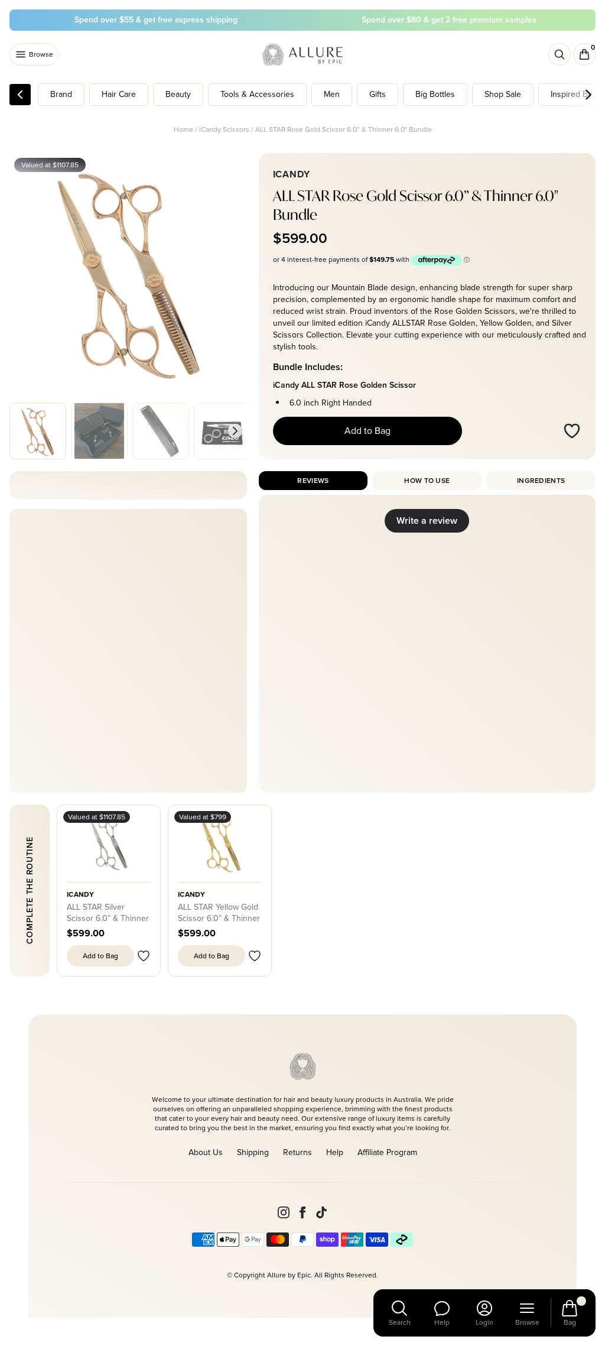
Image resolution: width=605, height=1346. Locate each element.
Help (334, 1152)
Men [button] (332, 94)
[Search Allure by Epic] (559, 54)
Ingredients (541, 480)
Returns (297, 1152)
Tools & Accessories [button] (257, 94)
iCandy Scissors (224, 129)
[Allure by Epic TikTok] (321, 1212)
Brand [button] (61, 94)
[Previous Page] (20, 94)
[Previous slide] (21, 431)
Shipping (253, 1152)
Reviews (312, 480)
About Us (205, 1152)
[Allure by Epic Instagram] (284, 1212)
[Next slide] (235, 431)
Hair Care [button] (119, 94)
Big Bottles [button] (435, 94)
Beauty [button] (178, 94)
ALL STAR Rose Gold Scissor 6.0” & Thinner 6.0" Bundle (343, 129)
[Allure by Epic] (303, 54)
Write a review (426, 520)
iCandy (81, 894)
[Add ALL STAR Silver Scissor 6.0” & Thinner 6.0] (143, 956)
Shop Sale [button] (502, 94)
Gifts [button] (377, 94)
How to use (427, 480)
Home (183, 129)
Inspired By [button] (571, 94)
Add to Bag (367, 430)
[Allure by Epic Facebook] (302, 1212)
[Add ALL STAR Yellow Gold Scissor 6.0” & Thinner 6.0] (255, 956)
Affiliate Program (387, 1152)
